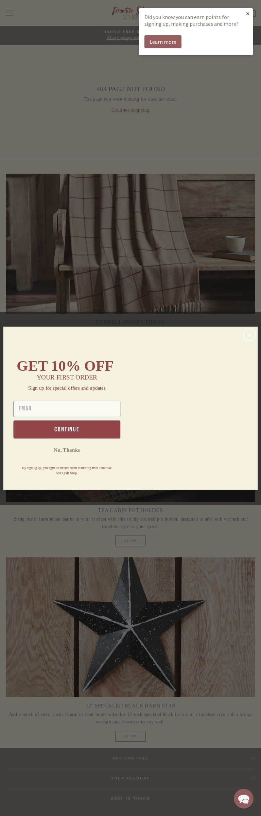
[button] (244, 799)
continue (66, 429)
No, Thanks (67, 449)
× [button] (247, 13)
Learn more (163, 41)
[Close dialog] (249, 335)
